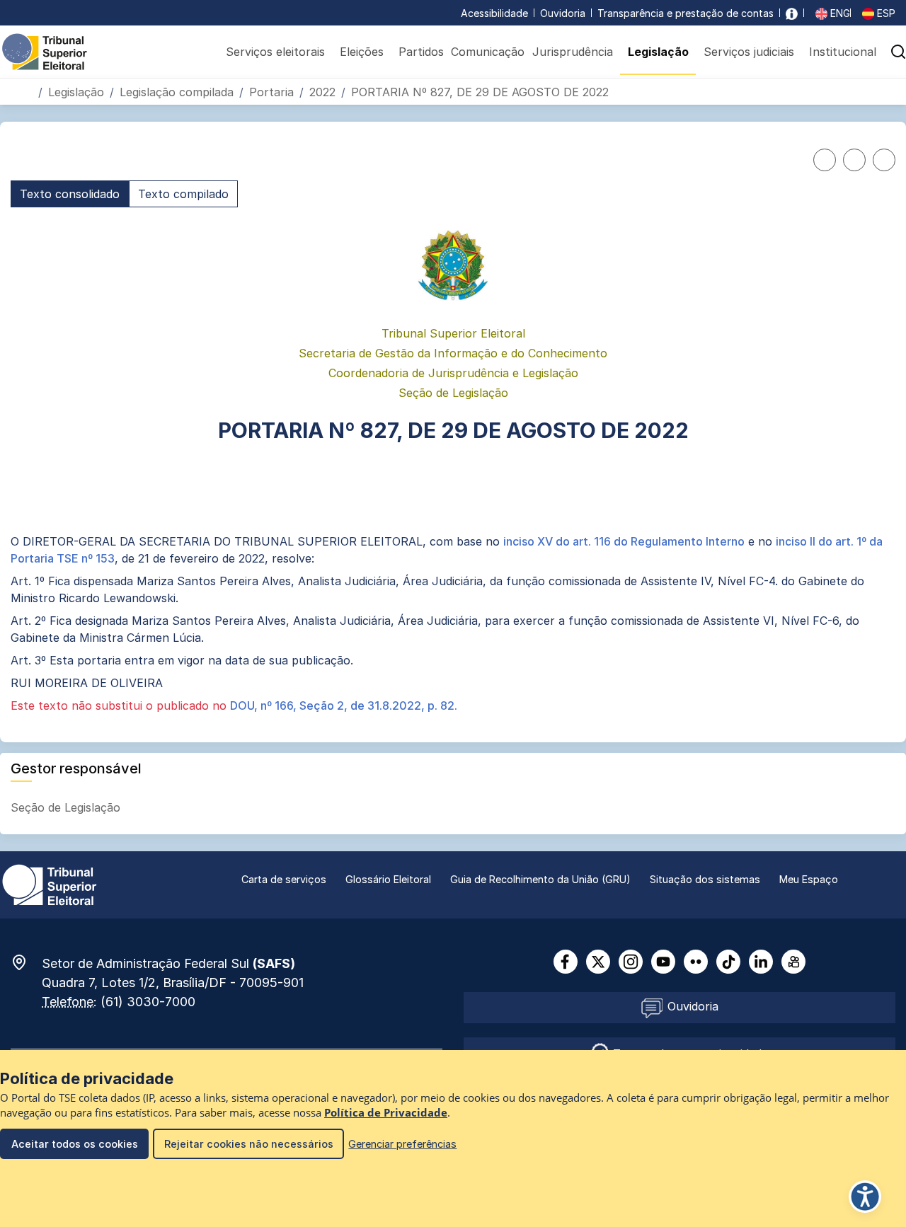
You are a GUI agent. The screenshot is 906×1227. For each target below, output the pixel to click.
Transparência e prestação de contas (685, 13)
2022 (322, 92)
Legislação (76, 92)
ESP (884, 13)
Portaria (271, 92)
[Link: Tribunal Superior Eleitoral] (49, 884)
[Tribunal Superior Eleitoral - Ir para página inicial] (44, 51)
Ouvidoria (562, 13)
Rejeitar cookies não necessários (248, 1144)
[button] (883, 92)
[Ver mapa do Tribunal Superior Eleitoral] (26, 962)
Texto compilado (183, 194)
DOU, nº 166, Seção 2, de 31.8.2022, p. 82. (343, 705)
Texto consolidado (70, 194)
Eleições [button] (362, 52)
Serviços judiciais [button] (749, 52)
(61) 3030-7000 (148, 1001)
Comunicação (487, 52)
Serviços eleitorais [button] (275, 52)
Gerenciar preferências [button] (402, 1144)
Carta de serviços (283, 879)
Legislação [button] (658, 52)
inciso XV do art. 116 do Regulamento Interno (624, 541)
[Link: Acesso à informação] (791, 13)
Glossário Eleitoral (388, 879)
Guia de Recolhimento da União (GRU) (540, 879)
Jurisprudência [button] (572, 52)
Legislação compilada (177, 92)
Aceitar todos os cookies (74, 1144)
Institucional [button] (842, 52)
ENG (838, 13)
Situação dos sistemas (705, 879)
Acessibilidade (494, 13)
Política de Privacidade (385, 1112)
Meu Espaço (808, 879)
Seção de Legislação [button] (67, 807)
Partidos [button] (421, 52)
